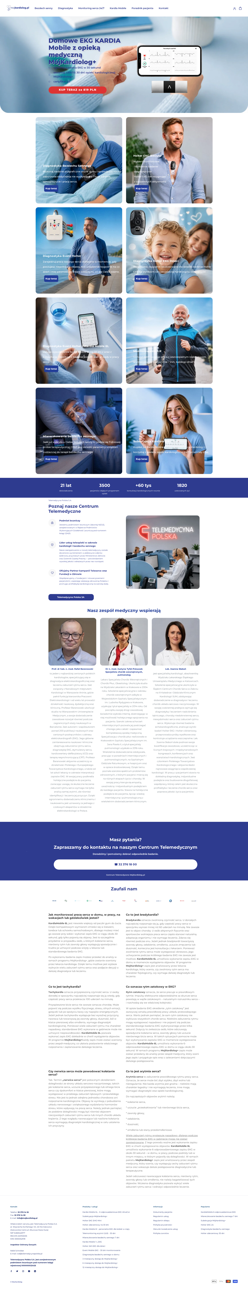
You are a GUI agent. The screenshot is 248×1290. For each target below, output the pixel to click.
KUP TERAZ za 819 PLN (77, 89)
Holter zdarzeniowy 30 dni (212, 1233)
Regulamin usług (161, 1216)
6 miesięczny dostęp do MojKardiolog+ (100, 1263)
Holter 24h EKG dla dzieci (94, 1246)
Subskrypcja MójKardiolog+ (95, 1216)
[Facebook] (11, 1271)
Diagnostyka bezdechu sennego (215, 1229)
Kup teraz (51, 188)
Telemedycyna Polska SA (71, 597)
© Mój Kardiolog (16, 1282)
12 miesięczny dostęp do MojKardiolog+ (100, 1267)
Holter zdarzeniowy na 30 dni (96, 1225)
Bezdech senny (44, 8)
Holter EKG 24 (207, 1225)
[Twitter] (17, 1271)
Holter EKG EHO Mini (92, 1220)
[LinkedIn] (35, 1271)
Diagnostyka (65, 8)
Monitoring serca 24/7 (91, 8)
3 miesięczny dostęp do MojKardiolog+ (100, 1259)
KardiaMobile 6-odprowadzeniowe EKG (218, 1212)
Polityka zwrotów (161, 1233)
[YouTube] (29, 1271)
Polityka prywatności (162, 1225)
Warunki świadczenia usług (165, 1229)
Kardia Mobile (118, 8)
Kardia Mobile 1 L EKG (92, 1242)
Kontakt (163, 8)
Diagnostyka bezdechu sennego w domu (101, 1254)
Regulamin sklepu (161, 1220)
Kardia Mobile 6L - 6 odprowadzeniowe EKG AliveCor (106, 1212)
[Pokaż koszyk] (240, 8)
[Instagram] (23, 1271)
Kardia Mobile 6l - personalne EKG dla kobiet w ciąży (106, 1229)
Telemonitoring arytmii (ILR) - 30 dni (99, 1233)
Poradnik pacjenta (142, 8)
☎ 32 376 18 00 (125, 864)
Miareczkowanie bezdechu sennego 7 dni (101, 1237)
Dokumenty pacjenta (162, 1212)
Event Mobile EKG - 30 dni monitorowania (101, 1250)
